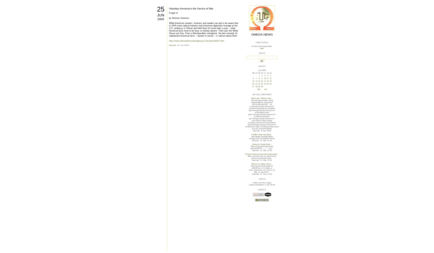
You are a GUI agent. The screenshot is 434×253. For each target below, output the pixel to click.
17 (265, 81)
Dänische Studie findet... (262, 144)
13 (253, 81)
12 (271, 78)
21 (256, 84)
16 (262, 81)
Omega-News (262, 34)
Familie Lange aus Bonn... (262, 134)
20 (253, 84)
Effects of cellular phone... (262, 164)
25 (160, 9)
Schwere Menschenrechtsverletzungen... (262, 154)
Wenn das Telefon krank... (262, 98)
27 (253, 87)
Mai (258, 89)
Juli (265, 89)
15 (259, 81)
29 (259, 87)
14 (256, 81)
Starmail (172, 45)
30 (262, 87)
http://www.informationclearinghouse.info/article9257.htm (196, 41)
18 (268, 81)
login (262, 48)
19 (271, 81)
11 (268, 78)
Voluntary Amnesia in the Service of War (191, 8)
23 (262, 84)
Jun (160, 15)
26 (271, 84)
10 (265, 78)
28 (256, 87)
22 (259, 84)
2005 (160, 19)
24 (265, 84)
